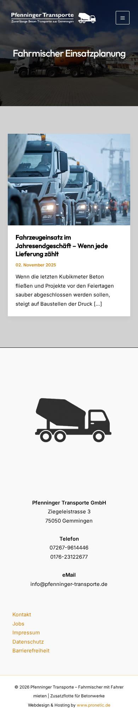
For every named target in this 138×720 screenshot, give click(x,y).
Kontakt (21, 614)
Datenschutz (28, 642)
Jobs (18, 624)
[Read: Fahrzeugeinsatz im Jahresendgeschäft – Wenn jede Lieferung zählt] (69, 179)
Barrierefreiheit (31, 650)
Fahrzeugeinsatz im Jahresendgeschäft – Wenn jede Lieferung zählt (62, 245)
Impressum (26, 632)
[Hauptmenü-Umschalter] (123, 18)
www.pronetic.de (93, 705)
